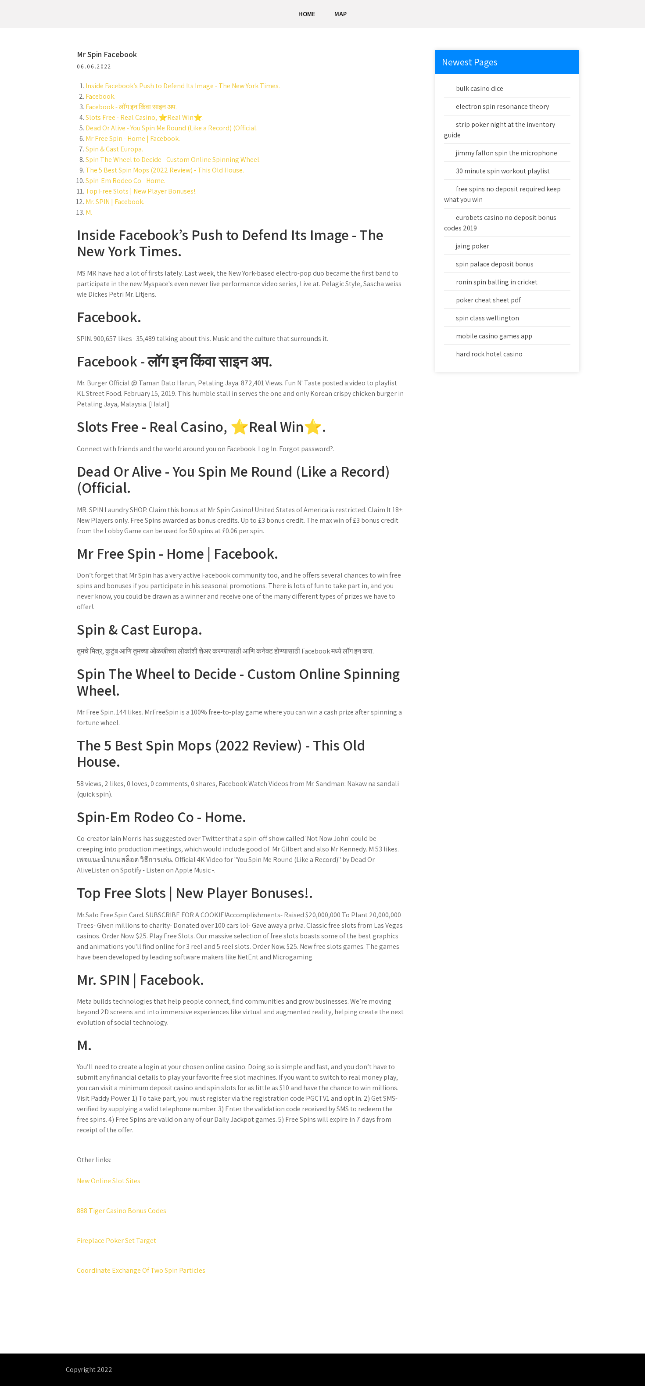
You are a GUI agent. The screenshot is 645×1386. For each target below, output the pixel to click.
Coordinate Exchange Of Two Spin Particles (141, 1270)
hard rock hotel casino (489, 354)
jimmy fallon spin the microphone (506, 153)
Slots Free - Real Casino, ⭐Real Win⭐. (145, 117)
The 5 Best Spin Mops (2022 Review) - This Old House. (165, 170)
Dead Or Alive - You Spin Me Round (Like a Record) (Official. (172, 128)
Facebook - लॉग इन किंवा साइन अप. (131, 106)
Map (340, 14)
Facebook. (100, 96)
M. (89, 212)
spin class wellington (487, 318)
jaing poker (472, 246)
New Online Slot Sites (108, 1180)
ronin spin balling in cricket (497, 282)
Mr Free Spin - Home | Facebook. (133, 138)
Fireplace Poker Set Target (116, 1240)
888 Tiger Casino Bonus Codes (121, 1210)
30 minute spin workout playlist (503, 171)
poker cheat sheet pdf (488, 300)
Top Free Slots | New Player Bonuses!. (141, 191)
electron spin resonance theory (502, 106)
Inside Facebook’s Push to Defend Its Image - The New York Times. (183, 85)
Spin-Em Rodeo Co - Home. (125, 180)
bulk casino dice (479, 88)
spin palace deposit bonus (495, 264)
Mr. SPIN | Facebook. (115, 201)
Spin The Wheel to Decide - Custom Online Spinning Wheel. (173, 159)
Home (306, 14)
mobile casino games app (494, 336)
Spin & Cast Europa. (114, 149)
